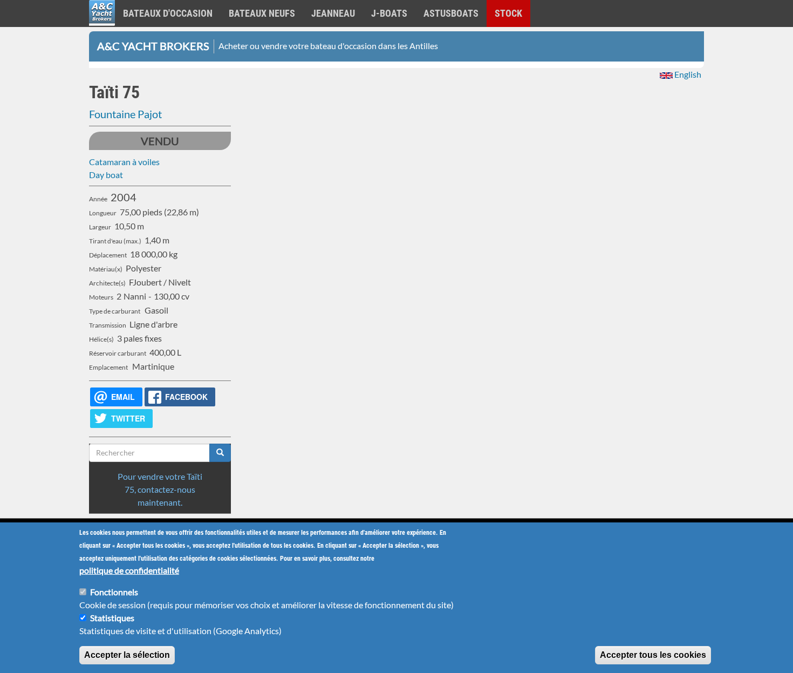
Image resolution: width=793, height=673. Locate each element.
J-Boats (389, 13)
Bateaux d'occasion (168, 13)
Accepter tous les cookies (653, 655)
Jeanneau (333, 13)
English (687, 74)
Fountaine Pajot (125, 113)
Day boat (106, 174)
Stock (508, 13)
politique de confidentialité (129, 570)
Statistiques (112, 618)
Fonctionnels (114, 592)
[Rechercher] (220, 453)
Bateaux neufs (262, 13)
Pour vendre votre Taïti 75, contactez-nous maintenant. (160, 489)
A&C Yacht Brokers (102, 26)
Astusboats (450, 13)
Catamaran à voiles (124, 162)
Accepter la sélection (127, 655)
